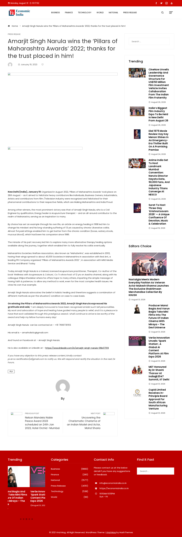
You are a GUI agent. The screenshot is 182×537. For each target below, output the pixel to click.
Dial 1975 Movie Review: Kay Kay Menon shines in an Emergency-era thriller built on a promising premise (158, 140)
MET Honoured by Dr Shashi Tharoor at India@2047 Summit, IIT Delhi (159, 373)
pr (12, 371)
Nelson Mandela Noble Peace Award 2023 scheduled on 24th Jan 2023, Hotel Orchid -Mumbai (42, 422)
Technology (84, 12)
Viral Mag (111, 532)
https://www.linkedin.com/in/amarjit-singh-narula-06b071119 (77, 347)
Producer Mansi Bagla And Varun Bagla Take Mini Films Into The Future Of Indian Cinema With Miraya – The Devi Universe (159, 316)
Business (55, 12)
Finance (69, 12)
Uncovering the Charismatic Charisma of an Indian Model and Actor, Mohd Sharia (83, 421)
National (113, 12)
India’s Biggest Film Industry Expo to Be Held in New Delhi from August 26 (158, 114)
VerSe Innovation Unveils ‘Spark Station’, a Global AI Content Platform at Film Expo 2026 (159, 347)
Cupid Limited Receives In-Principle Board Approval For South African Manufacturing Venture (158, 399)
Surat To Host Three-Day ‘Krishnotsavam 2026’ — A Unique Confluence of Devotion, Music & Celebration (159, 214)
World (100, 12)
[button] (20, 519)
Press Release (130, 12)
